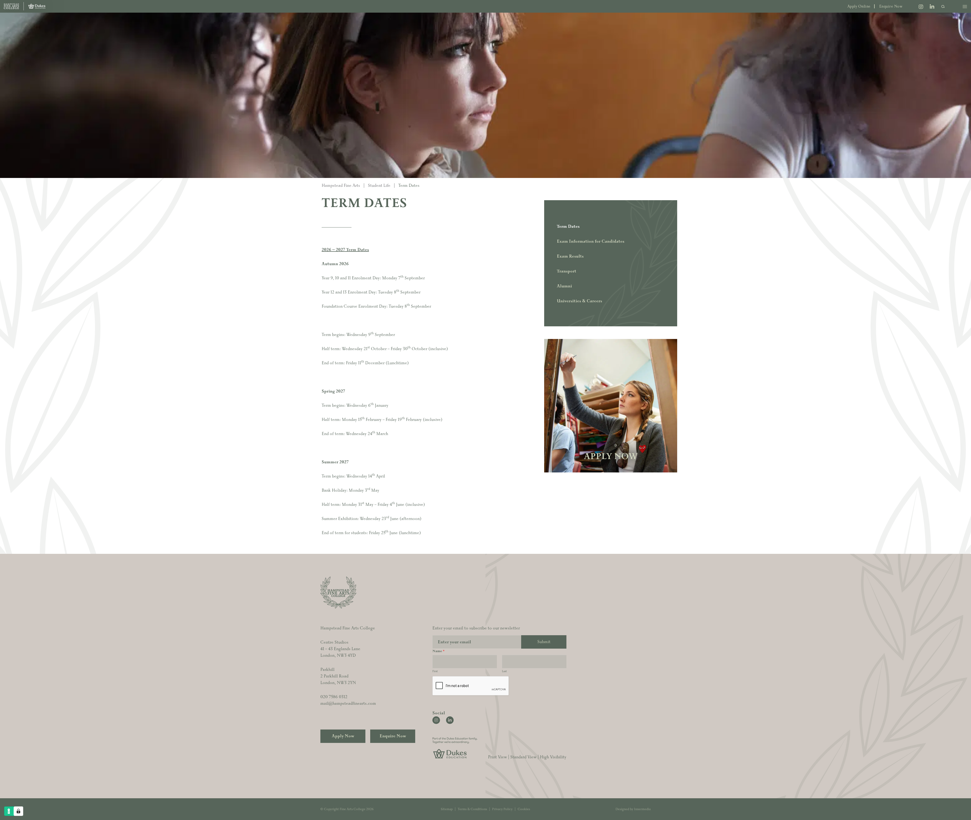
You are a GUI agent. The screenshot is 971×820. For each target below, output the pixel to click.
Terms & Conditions (472, 809)
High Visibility (553, 757)
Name (438, 651)
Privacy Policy (502, 809)
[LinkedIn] (932, 7)
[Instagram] (921, 7)
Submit (543, 642)
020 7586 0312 (333, 697)
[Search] (943, 6)
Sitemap (447, 809)
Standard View (523, 757)
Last (504, 671)
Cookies (524, 809)
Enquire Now (891, 6)
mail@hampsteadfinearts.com (348, 703)
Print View (497, 757)
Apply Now (343, 736)
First (435, 671)
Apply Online (859, 6)
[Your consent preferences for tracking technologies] (18, 811)
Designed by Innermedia (633, 809)
